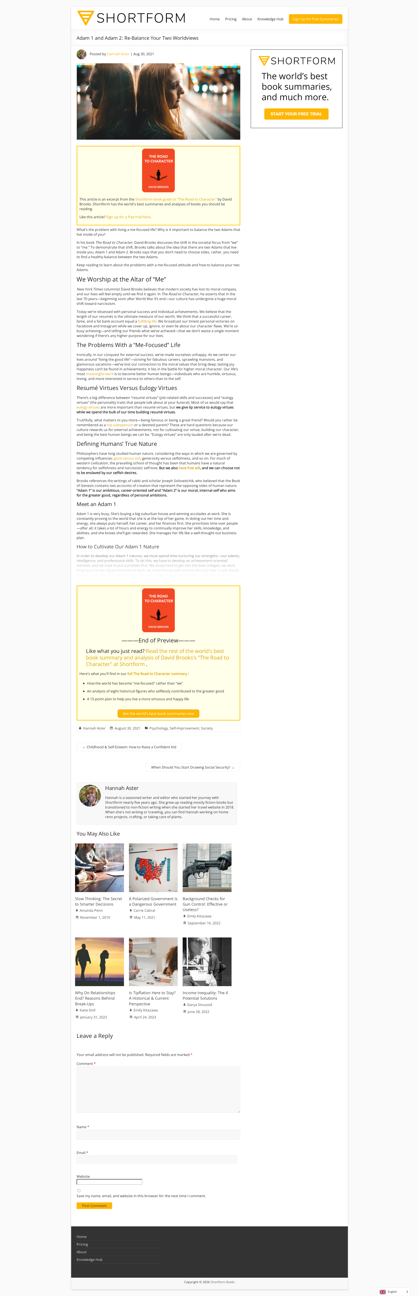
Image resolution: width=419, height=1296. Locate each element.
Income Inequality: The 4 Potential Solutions (205, 995)
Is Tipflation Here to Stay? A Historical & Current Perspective (152, 998)
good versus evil (127, 458)
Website (83, 1176)
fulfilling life (147, 321)
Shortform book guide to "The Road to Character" (176, 199)
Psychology (158, 728)
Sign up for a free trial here (128, 217)
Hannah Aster (118, 53)
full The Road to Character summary (157, 673)
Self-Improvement (184, 728)
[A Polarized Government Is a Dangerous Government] (153, 845)
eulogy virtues (88, 407)
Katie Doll (87, 1010)
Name (83, 1126)
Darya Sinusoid (199, 1004)
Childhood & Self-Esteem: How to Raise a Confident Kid (129, 747)
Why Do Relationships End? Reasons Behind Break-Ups (95, 998)
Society (207, 728)
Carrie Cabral (144, 910)
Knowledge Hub (270, 19)
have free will (189, 467)
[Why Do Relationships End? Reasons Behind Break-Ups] (99, 939)
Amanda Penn (91, 910)
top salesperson (120, 424)
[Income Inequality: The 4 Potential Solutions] (207, 939)
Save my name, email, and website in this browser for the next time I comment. (141, 1195)
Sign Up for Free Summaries (316, 19)
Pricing (231, 19)
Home (215, 19)
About (247, 19)
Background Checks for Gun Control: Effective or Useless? (205, 904)
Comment (86, 1063)
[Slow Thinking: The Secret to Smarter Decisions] (99, 845)
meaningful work (99, 373)
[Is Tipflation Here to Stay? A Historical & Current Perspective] (153, 939)
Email (82, 1152)
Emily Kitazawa (199, 916)
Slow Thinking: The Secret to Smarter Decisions (98, 901)
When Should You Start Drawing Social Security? (193, 767)
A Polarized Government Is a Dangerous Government (153, 901)
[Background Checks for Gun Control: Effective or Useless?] (207, 845)
